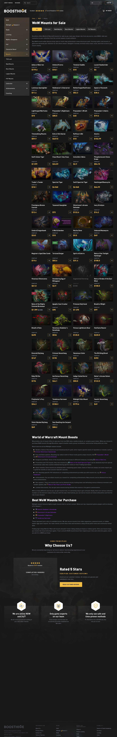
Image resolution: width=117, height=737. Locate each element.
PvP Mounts (92, 29)
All (37, 29)
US (92, 3)
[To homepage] (17, 726)
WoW (39, 18)
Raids (57, 732)
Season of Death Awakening (104, 728)
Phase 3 (78, 729)
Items (98, 735)
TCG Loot (47, 29)
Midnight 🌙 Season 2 (61, 730)
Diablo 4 (100, 725)
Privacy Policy (39, 730)
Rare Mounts (69, 29)
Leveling (58, 735)
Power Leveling (80, 731)
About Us (38, 728)
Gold (57, 728)
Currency (99, 730)
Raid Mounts (58, 29)
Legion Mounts (80, 29)
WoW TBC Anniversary (81, 726)
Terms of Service (40, 735)
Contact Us (38, 732)
